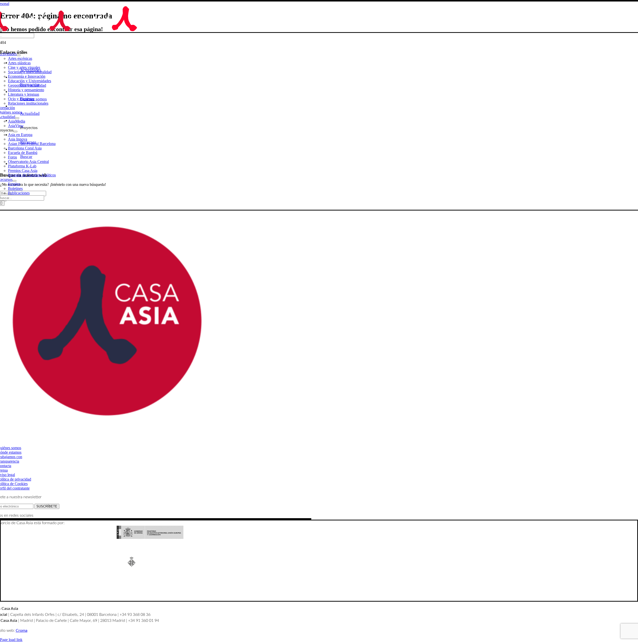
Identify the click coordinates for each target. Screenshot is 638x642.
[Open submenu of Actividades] (19, 55)
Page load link (11, 640)
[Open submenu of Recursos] (14, 181)
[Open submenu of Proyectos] (15, 131)
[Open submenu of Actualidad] (17, 118)
